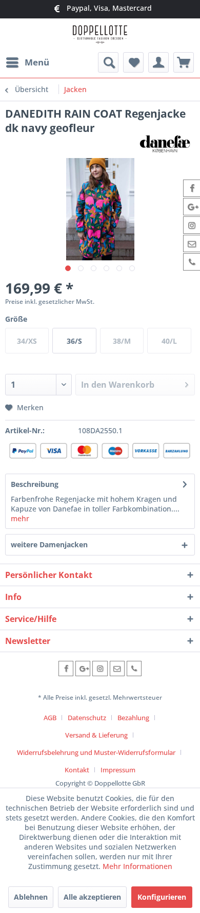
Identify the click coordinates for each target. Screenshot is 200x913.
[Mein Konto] (158, 62)
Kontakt (77, 769)
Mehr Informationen (137, 866)
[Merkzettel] (133, 62)
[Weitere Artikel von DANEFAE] (165, 144)
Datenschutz (87, 717)
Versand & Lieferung (96, 735)
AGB (50, 717)
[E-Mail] (117, 668)
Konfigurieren (161, 897)
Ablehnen (31, 897)
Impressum (118, 769)
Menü (37, 62)
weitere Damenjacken (49, 544)
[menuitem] (27, 62)
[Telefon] (134, 668)
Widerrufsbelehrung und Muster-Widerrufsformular (96, 752)
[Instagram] (100, 668)
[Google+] (83, 668)
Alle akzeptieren (92, 897)
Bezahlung (133, 717)
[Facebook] (66, 668)
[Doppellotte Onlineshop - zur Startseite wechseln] (100, 35)
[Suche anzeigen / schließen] (108, 62)
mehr (20, 518)
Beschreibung (34, 484)
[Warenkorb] (183, 62)
